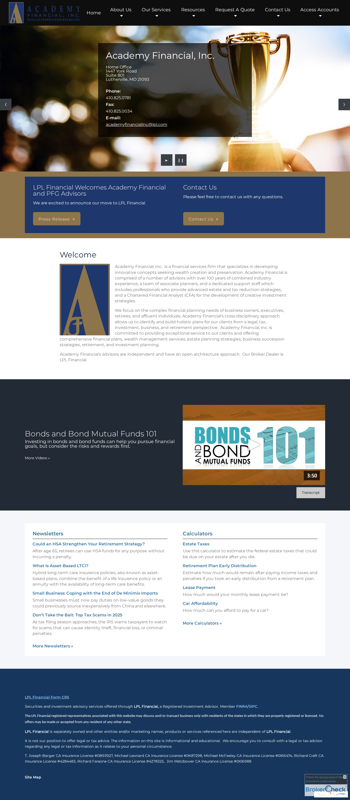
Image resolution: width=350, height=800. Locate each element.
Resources (193, 10)
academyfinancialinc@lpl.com (136, 124)
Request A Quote (235, 10)
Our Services (156, 10)
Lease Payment (199, 587)
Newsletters (48, 534)
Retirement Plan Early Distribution (219, 565)
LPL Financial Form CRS (47, 697)
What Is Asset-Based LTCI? (60, 565)
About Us (120, 10)
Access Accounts (319, 10)
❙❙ (181, 160)
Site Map (33, 777)
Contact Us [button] (201, 219)
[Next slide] (344, 104)
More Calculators (202, 623)
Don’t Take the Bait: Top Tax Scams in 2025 (77, 615)
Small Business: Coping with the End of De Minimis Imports (95, 593)
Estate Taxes (196, 544)
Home (94, 13)
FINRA (242, 706)
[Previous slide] (6, 104)
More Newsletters (53, 646)
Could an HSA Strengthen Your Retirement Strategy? (89, 544)
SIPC (253, 706)
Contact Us (277, 10)
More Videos (37, 458)
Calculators (197, 534)
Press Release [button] (54, 219)
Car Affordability (200, 603)
